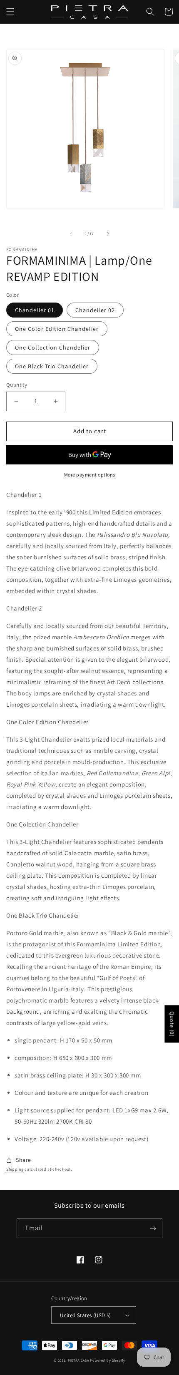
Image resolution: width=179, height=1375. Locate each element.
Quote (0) (172, 1023)
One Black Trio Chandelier (52, 366)
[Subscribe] (153, 1228)
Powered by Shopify (107, 1360)
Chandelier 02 (95, 310)
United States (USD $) (85, 1315)
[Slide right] (108, 234)
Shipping (15, 1169)
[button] (10, 11)
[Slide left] (71, 234)
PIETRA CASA (78, 1360)
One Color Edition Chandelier (57, 329)
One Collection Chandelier (52, 347)
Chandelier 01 (34, 310)
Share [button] (23, 1160)
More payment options (89, 475)
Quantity (16, 384)
